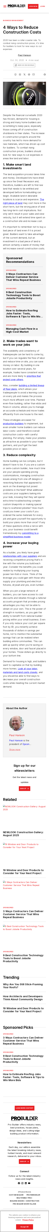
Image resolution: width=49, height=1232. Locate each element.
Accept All (24, 1227)
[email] (33, 74)
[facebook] (15, 74)
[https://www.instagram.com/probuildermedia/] (22, 1183)
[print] (44, 74)
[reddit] (29, 74)
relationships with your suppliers (20, 556)
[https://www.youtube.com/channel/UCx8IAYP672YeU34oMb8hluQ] (29, 1183)
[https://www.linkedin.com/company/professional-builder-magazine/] (25, 1183)
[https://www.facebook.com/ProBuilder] (19, 1183)
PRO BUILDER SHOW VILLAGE (24, 1204)
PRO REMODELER (33, 1195)
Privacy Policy (28, 1220)
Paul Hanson (24, 55)
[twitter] (24, 74)
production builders (13, 423)
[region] (24, 1221)
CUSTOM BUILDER (16, 1195)
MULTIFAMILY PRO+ (24, 1198)
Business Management (13, 20)
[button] (5, 6)
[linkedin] (20, 74)
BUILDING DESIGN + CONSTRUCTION (24, 1201)
